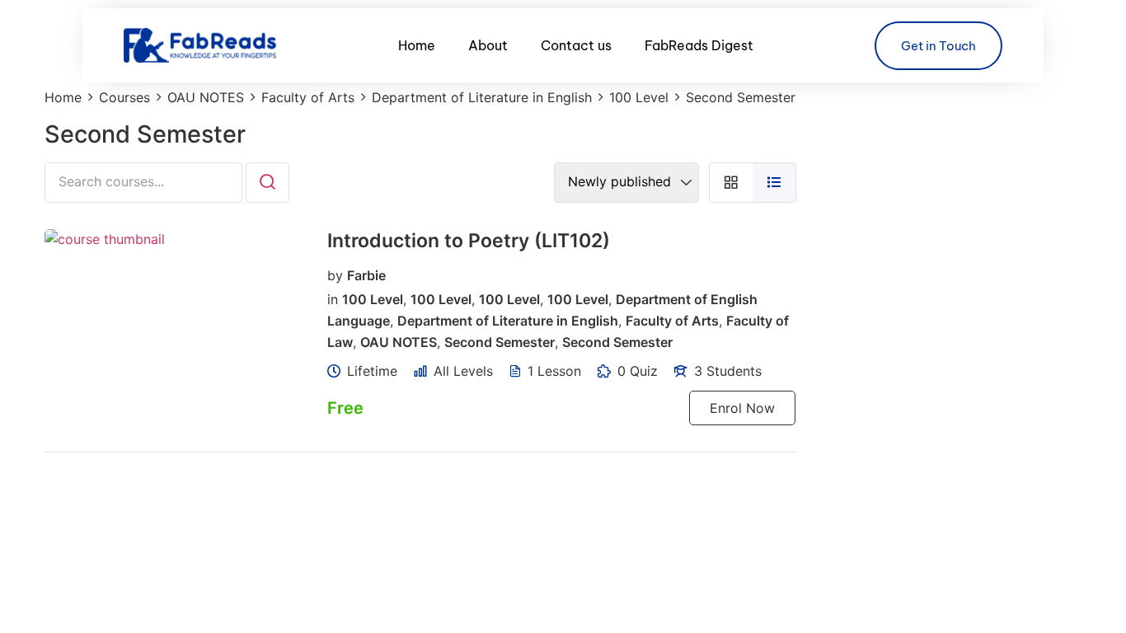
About (488, 45)
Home (416, 45)
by (335, 274)
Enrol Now (742, 408)
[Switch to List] (774, 182)
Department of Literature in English (507, 320)
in (332, 299)
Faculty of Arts (672, 320)
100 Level (372, 299)
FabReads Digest (699, 45)
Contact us (576, 45)
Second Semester (499, 341)
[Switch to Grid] (731, 182)
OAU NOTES (398, 341)
